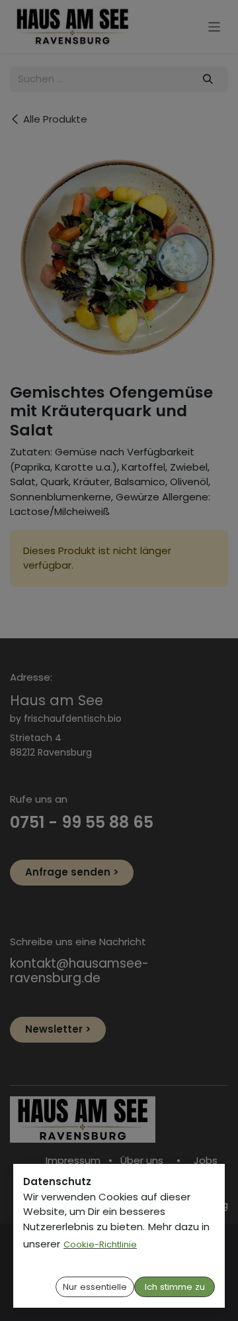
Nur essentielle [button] (95, 1287)
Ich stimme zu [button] (175, 1287)
